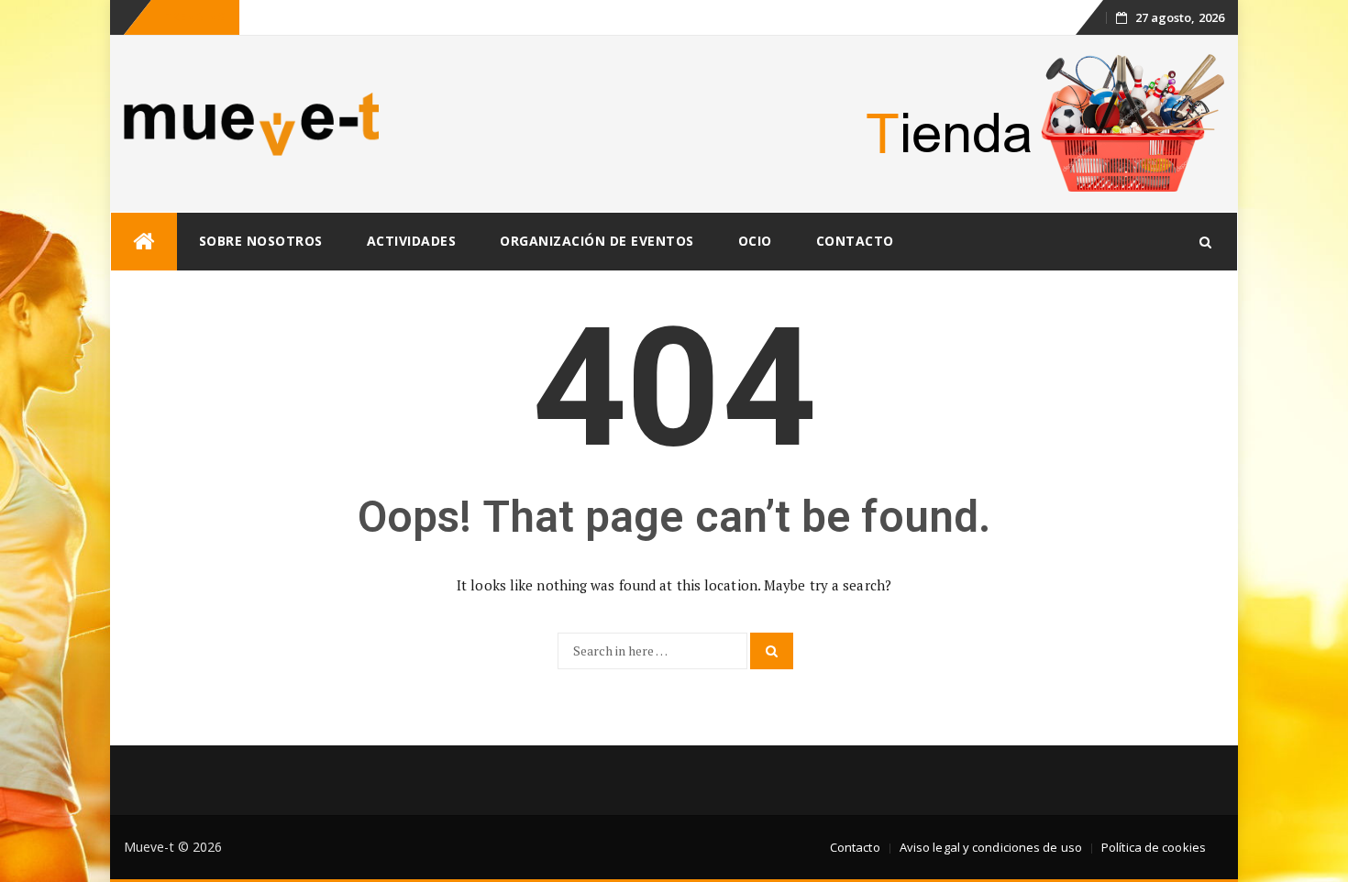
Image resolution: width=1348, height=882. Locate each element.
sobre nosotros (261, 240)
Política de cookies (1153, 847)
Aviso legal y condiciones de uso (991, 847)
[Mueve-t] (144, 241)
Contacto (855, 240)
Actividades (412, 240)
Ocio (755, 240)
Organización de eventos (597, 240)
